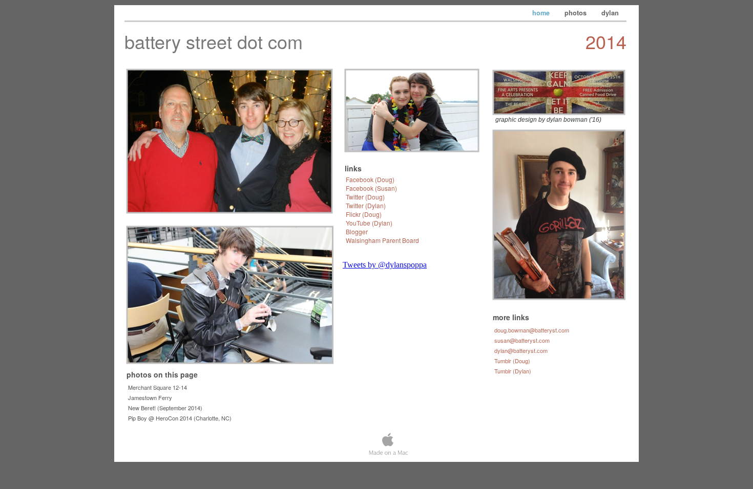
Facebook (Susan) (371, 188)
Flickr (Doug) (364, 214)
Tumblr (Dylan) (512, 371)
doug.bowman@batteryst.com (531, 330)
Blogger (357, 231)
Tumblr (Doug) (512, 361)
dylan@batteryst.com (521, 350)
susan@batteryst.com (522, 340)
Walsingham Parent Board (382, 240)
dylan (610, 12)
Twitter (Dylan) (366, 205)
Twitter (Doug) (365, 196)
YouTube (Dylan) (369, 222)
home (542, 12)
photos (576, 12)
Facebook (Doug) (370, 179)
